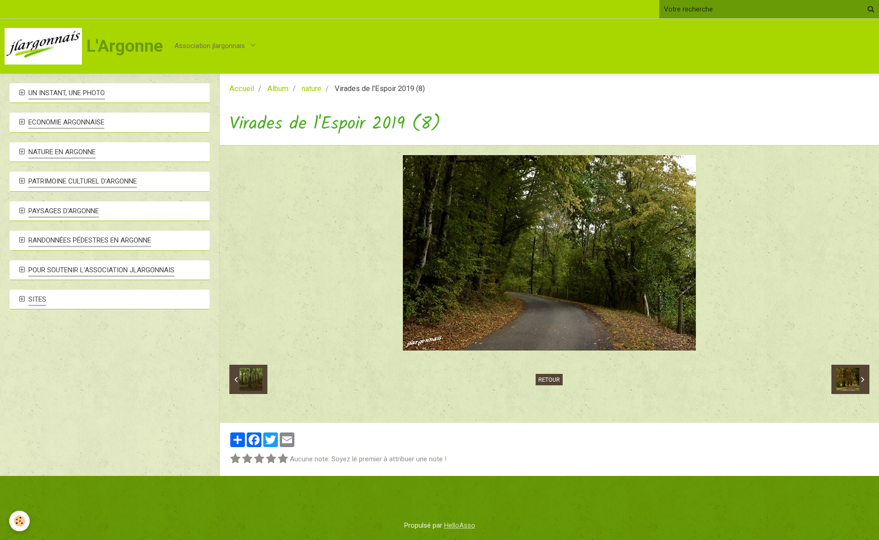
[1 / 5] (235, 459)
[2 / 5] (247, 459)
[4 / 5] (271, 459)
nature (311, 88)
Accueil (241, 88)
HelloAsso (459, 525)
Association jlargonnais (210, 46)
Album (277, 88)
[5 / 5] (283, 459)
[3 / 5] (259, 459)
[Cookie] (19, 521)
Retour (549, 379)
